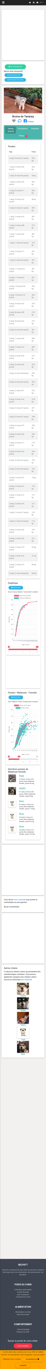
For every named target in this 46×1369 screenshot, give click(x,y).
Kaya (21, 775)
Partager (30, 121)
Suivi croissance (23, 1295)
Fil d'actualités (16, 67)
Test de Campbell (23, 1329)
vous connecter (20, 900)
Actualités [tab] (35, 129)
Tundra (23, 996)
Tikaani (23, 1010)
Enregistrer (16, 587)
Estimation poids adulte (23, 1290)
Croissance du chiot (23, 1297)
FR (41, 3)
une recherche (26, 980)
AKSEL (22, 788)
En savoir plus (31, 1359)
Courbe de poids (23, 1292)
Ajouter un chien (14, 75)
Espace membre (23, 1346)
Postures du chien (23, 1332)
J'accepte (23, 1365)
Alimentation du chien (23, 1312)
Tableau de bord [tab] (11, 130)
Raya (23, 1054)
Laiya (23, 1039)
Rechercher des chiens (16, 80)
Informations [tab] (23, 129)
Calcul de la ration (23, 1314)
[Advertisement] (23, 35)
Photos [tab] (22, 136)
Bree (21, 801)
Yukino (23, 1025)
